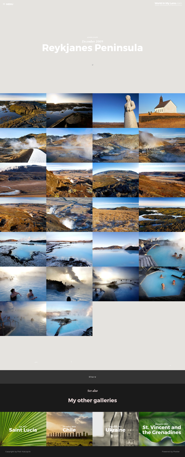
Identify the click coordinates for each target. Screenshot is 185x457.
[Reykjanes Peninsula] (23, 110)
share (92, 377)
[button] (92, 64)
